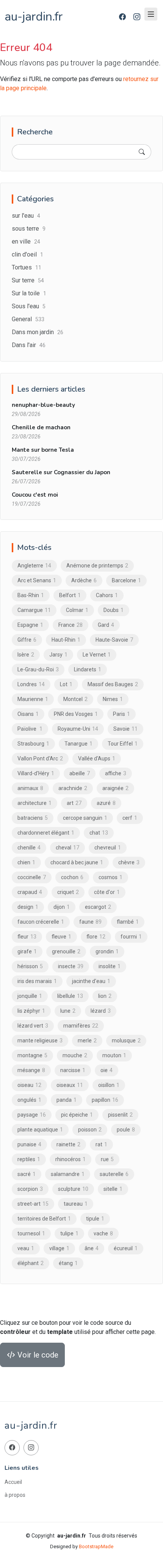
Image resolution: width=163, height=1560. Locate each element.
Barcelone (126, 580)
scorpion (30, 1189)
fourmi (131, 937)
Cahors (107, 595)
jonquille (29, 996)
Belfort (70, 595)
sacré (26, 1174)
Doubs (113, 610)
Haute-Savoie (114, 640)
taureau (76, 1204)
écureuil (126, 1248)
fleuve (61, 937)
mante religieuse (40, 1040)
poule (126, 1130)
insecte (70, 966)
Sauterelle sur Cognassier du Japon (61, 472)
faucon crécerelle (40, 922)
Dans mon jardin (37, 332)
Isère (25, 655)
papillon (105, 1100)
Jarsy (58, 655)
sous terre (28, 228)
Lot (66, 684)
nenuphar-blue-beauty (43, 405)
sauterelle (114, 1174)
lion (104, 996)
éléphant (30, 1263)
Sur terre (28, 280)
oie (106, 1070)
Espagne (30, 625)
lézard (101, 1011)
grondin (107, 951)
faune (90, 922)
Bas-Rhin (30, 595)
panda (66, 1100)
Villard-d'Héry (35, 773)
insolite (110, 966)
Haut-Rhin (66, 640)
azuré (106, 803)
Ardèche (84, 580)
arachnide (72, 788)
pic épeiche (77, 1115)
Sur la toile (29, 293)
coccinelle (31, 877)
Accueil (13, 1482)
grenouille (66, 951)
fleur (26, 937)
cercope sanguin (85, 818)
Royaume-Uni (78, 729)
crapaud (29, 892)
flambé (128, 922)
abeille (79, 773)
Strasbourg (33, 744)
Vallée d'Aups (96, 758)
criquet (68, 892)
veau (25, 1248)
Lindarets (87, 669)
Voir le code (37, 1354)
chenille (29, 848)
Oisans (28, 714)
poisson (90, 1130)
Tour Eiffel (123, 744)
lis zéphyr (31, 1011)
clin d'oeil (27, 254)
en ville (26, 241)
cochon (72, 877)
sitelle (112, 1189)
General (28, 319)
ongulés (29, 1100)
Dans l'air (28, 345)
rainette (68, 1144)
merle (87, 1040)
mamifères (80, 1026)
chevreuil (107, 848)
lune (67, 1011)
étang (68, 1263)
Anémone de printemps (97, 565)
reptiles (28, 1159)
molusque (126, 1040)
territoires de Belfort (44, 1219)
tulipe (69, 1233)
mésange (31, 1070)
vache (103, 1233)
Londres (31, 684)
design (27, 907)
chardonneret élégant (45, 833)
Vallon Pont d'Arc (40, 758)
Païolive (29, 729)
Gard (106, 625)
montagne (32, 1055)
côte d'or (107, 892)
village (59, 1248)
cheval (67, 848)
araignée (115, 788)
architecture (34, 803)
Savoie (125, 729)
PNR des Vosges (76, 714)
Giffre (26, 640)
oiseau (29, 1085)
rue (107, 1159)
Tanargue (78, 744)
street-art (33, 1204)
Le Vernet (97, 655)
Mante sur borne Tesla (43, 450)
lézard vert (32, 1026)
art (74, 803)
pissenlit (120, 1115)
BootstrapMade (96, 1546)
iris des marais (37, 981)
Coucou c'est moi (35, 495)
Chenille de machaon (41, 427)
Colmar (77, 610)
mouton (114, 1055)
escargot (98, 907)
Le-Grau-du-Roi (38, 669)
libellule (70, 996)
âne (92, 1248)
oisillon (108, 1085)
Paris (121, 714)
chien (26, 862)
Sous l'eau (28, 306)
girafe (27, 951)
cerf (129, 818)
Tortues (26, 267)
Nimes (113, 699)
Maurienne (32, 699)
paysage (31, 1115)
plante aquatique (40, 1130)
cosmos (110, 877)
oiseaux (69, 1085)
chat (98, 833)
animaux (30, 788)
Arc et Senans (36, 580)
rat (101, 1144)
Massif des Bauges (113, 684)
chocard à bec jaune (76, 862)
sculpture (73, 1189)
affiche (115, 773)
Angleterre (34, 565)
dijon (61, 907)
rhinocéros (70, 1159)
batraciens (32, 818)
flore (95, 937)
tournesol (31, 1233)
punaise (29, 1144)
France (70, 625)
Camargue (34, 610)
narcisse (72, 1070)
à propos (15, 1495)
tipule (95, 1219)
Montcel (75, 699)
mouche (75, 1055)
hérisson (30, 966)
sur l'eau (26, 215)
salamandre (68, 1174)
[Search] (142, 152)
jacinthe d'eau (91, 981)
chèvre (128, 862)
